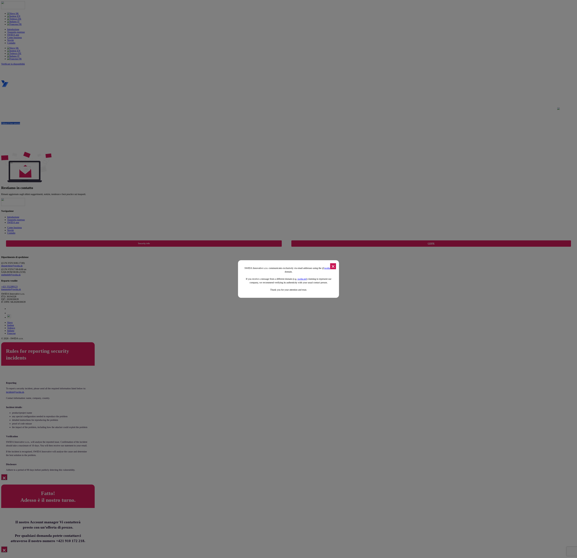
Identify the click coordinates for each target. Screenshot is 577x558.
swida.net (302, 279)
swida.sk (328, 268)
